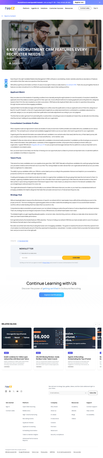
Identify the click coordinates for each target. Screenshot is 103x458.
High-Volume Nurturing (30, 415)
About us (53, 411)
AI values (53, 415)
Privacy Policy (46, 262)
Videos (74, 419)
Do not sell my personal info (64, 452)
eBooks (74, 411)
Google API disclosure (24, 452)
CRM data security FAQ (10, 452)
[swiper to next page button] (99, 324)
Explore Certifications (52, 295)
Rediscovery (26, 411)
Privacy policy (44, 452)
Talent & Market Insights (30, 434)
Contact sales (10, 411)
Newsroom (54, 430)
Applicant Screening (29, 427)
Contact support (92, 407)
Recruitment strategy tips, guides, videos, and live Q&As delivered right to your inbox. (72, 387)
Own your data (77, 452)
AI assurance (55, 419)
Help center (90, 411)
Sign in (96, 8)
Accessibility (90, 415)
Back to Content (10, 16)
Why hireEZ (54, 407)
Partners (53, 427)
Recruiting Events (28, 419)
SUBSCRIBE (76, 258)
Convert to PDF (17, 63)
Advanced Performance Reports (30, 439)
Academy (75, 407)
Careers (53, 423)
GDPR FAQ (52, 452)
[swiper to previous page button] (95, 324)
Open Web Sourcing (29, 407)
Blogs (73, 415)
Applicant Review (28, 423)
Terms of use (35, 452)
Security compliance (57, 434)
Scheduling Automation (30, 430)
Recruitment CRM (23, 241)
